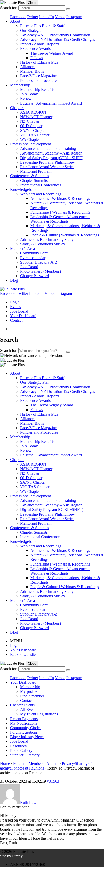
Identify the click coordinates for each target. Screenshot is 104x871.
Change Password (34, 276)
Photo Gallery (21, 750)
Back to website (23, 654)
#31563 (53, 781)
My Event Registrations (39, 714)
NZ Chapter (29, 121)
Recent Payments (24, 718)
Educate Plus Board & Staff (42, 26)
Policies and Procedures (39, 80)
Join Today (29, 94)
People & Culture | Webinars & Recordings (64, 235)
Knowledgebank (23, 189)
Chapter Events (22, 705)
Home (5, 763)
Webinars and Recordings (40, 194)
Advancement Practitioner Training (48, 148)
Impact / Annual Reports (39, 44)
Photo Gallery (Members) (40, 271)
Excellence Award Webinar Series (47, 167)
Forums (19, 763)
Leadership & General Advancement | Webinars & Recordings (60, 219)
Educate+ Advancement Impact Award (51, 103)
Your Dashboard (23, 316)
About (15, 21)
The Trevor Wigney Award (51, 53)
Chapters (17, 108)
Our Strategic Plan (34, 30)
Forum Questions (24, 732)
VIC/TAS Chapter (34, 135)
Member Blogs (32, 71)
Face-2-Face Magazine (38, 76)
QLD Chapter (31, 126)
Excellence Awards (35, 48)
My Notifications (23, 723)
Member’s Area (22, 248)
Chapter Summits (34, 180)
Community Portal (34, 253)
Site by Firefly (11, 856)
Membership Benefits (37, 89)
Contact (16, 320)
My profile (28, 691)
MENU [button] (16, 641)
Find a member (32, 696)
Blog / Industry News (27, 737)
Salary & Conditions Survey (42, 244)
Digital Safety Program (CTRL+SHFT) (51, 158)
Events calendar (32, 257)
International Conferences (40, 185)
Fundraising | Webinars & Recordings (60, 212)
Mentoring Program (35, 171)
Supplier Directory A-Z (38, 262)
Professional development (30, 144)
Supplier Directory (25, 755)
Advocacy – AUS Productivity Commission (55, 35)
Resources (18, 746)
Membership (20, 85)
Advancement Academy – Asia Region (51, 153)
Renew (26, 98)
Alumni (52, 763)
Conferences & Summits (29, 176)
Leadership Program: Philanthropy (47, 162)
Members (36, 763)
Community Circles (25, 728)
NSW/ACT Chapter (36, 117)
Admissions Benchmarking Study (47, 239)
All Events (28, 709)
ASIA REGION (33, 112)
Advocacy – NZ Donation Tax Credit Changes (57, 39)
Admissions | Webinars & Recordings (60, 198)
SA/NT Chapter (33, 130)
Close (32, 3)
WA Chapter (30, 139)
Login (15, 302)
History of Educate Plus (39, 62)
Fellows (36, 58)
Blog (14, 280)
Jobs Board (29, 267)
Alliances (27, 67)
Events (15, 306)
